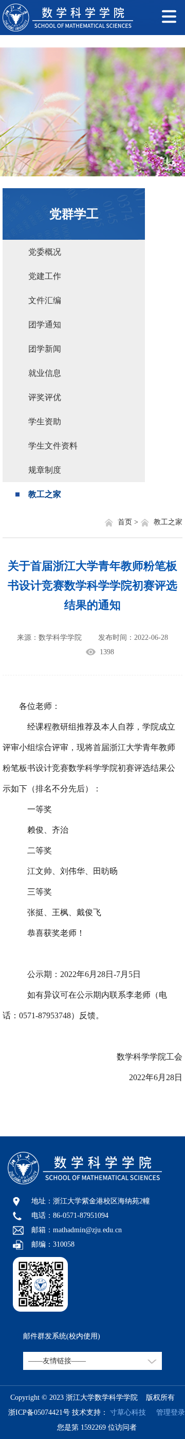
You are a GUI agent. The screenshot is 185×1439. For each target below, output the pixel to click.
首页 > (129, 522)
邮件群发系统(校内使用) (61, 1336)
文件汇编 (44, 300)
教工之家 (44, 494)
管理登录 (166, 1412)
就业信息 (44, 373)
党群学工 (74, 214)
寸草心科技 (128, 1412)
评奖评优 (44, 397)
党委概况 (44, 251)
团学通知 (44, 324)
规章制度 (44, 470)
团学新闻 (44, 348)
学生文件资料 (53, 445)
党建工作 (44, 276)
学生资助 (44, 421)
